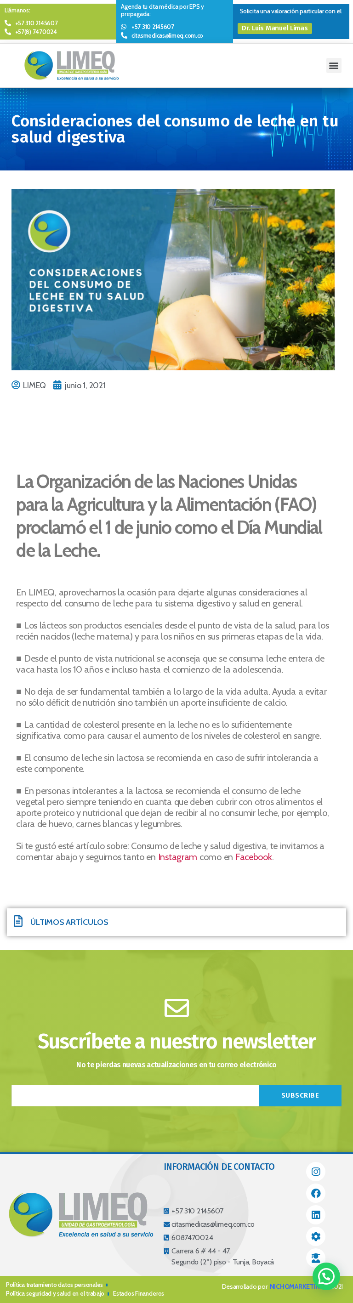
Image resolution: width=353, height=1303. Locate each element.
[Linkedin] (315, 1214)
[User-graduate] (315, 1258)
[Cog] (315, 1236)
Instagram (178, 856)
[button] (275, 28)
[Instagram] (315, 1171)
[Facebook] (315, 1193)
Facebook (253, 856)
